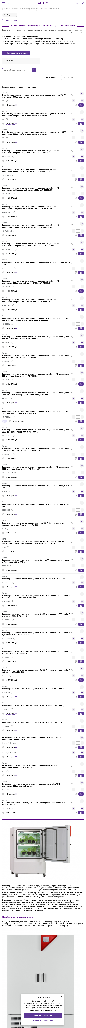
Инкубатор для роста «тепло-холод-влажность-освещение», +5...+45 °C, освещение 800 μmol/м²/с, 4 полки (34, 96)
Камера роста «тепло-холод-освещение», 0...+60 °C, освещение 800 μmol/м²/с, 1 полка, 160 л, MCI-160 (36, 671)
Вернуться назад (10, 20)
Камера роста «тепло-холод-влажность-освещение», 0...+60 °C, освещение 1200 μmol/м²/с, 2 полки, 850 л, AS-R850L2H (35, 449)
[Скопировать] (72, 95)
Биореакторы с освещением (26, 36)
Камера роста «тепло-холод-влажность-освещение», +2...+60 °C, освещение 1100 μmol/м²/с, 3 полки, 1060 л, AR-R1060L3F (30, 208)
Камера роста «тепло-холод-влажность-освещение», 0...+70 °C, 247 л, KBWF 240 (36, 487)
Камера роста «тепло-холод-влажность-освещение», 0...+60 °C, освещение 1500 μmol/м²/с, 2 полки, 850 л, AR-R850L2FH (35, 468)
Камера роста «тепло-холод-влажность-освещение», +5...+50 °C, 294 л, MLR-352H (36, 263)
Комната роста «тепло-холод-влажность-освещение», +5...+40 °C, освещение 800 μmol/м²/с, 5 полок (31, 766)
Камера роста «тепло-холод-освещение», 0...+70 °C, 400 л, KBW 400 (32, 705)
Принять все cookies (43, 1015)
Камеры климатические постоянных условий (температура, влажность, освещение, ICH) (39, 41)
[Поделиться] (75, 95)
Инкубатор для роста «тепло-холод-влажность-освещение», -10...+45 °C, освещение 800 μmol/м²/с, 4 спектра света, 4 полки (34, 133)
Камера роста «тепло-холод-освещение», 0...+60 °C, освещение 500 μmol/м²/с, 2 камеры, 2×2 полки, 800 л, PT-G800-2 (36, 597)
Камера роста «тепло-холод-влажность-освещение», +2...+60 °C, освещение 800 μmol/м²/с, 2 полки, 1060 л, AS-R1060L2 (30, 152)
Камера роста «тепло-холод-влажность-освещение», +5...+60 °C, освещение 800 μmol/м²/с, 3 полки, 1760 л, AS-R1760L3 (30, 301)
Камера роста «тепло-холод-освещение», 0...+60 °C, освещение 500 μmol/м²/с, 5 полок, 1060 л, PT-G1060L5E (36, 634)
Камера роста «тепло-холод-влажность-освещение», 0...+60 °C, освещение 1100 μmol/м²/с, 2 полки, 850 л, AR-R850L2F (35, 412)
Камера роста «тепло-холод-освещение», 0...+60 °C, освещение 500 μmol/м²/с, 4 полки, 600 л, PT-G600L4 (36, 615)
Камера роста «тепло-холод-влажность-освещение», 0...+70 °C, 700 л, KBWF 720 (36, 505)
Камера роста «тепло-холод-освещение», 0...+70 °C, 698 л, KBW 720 (32, 722)
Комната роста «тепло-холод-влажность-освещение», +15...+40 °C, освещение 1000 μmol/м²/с (31, 738)
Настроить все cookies (43, 1021)
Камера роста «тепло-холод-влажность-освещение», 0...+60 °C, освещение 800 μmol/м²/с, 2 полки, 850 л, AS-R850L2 (35, 356)
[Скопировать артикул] (6, 101)
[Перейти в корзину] (82, 3)
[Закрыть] (61, 997)
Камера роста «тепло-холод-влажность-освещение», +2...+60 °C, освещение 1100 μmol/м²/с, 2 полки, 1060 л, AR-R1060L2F (30, 189)
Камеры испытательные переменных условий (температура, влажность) (32, 39)
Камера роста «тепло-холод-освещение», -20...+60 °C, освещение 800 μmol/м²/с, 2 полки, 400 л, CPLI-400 (35, 561)
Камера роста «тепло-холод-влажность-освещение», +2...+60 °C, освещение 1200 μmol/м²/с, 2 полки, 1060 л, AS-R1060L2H (30, 226)
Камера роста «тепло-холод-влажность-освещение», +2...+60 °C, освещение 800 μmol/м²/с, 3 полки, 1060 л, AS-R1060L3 (30, 170)
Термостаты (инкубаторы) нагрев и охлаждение (55, 44)
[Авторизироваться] (77, 3)
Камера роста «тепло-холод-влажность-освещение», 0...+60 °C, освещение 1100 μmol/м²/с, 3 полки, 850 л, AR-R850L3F (35, 431)
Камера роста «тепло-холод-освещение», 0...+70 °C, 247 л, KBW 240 (32, 689)
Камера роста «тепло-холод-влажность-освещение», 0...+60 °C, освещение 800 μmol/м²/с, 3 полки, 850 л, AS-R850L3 (35, 375)
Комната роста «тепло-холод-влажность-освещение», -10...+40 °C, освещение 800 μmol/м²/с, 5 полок (31, 785)
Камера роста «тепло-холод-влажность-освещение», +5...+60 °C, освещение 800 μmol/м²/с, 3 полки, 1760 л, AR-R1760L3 (30, 282)
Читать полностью (76, 33)
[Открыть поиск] (8, 3)
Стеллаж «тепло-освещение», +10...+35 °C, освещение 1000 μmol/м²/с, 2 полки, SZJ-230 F (33, 804)
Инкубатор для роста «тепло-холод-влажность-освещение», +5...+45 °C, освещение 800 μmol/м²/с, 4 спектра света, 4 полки (34, 115)
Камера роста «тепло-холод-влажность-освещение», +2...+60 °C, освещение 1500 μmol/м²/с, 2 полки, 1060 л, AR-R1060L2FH (30, 245)
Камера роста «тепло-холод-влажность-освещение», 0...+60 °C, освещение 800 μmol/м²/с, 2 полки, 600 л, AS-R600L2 (35, 338)
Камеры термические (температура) (17, 44)
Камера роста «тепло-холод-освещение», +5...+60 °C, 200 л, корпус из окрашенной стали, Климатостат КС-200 (33, 524)
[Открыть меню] (3, 3)
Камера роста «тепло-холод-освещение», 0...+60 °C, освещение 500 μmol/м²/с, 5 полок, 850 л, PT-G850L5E (36, 652)
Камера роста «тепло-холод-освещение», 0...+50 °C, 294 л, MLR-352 (31, 579)
